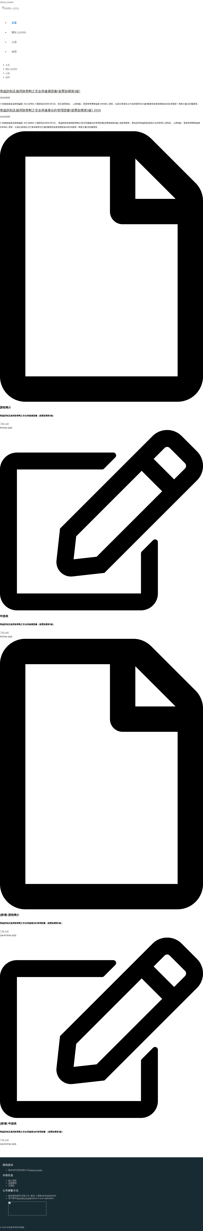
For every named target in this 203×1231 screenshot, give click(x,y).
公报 (8, 73)
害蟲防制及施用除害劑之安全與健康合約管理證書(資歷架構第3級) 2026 (50, 110)
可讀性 (11, 1185)
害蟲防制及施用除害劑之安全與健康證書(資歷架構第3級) (40, 91)
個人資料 (12, 1180)
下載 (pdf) (4, 424)
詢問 (8, 77)
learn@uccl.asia (24, 1198)
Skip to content (6, 2)
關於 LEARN (11, 69)
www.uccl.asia (35, 1170)
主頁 (8, 65)
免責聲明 (12, 1183)
